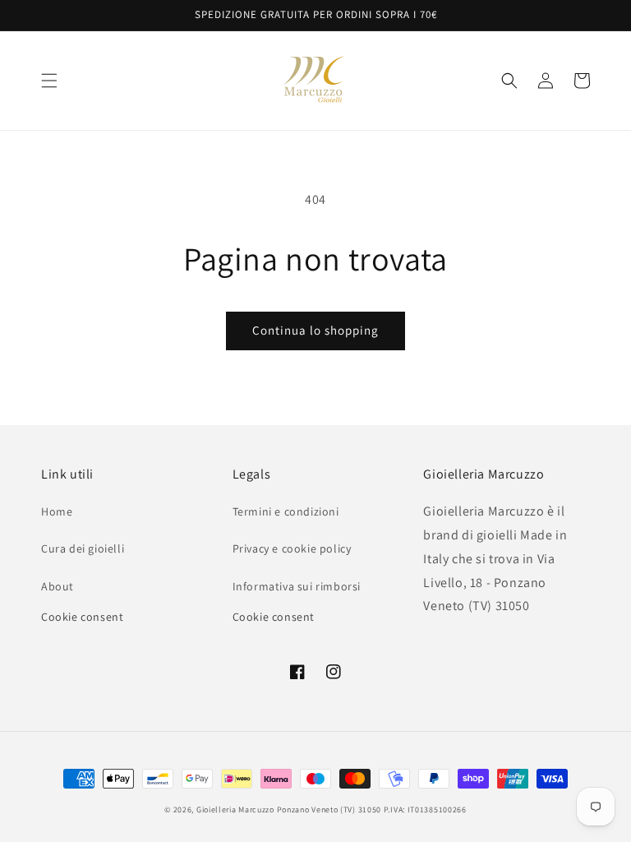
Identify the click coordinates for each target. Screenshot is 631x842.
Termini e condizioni (286, 511)
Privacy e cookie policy (292, 548)
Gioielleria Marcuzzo (235, 809)
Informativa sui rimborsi (297, 586)
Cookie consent (82, 616)
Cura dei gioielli (82, 548)
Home (56, 511)
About (57, 586)
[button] (49, 80)
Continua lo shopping (315, 330)
